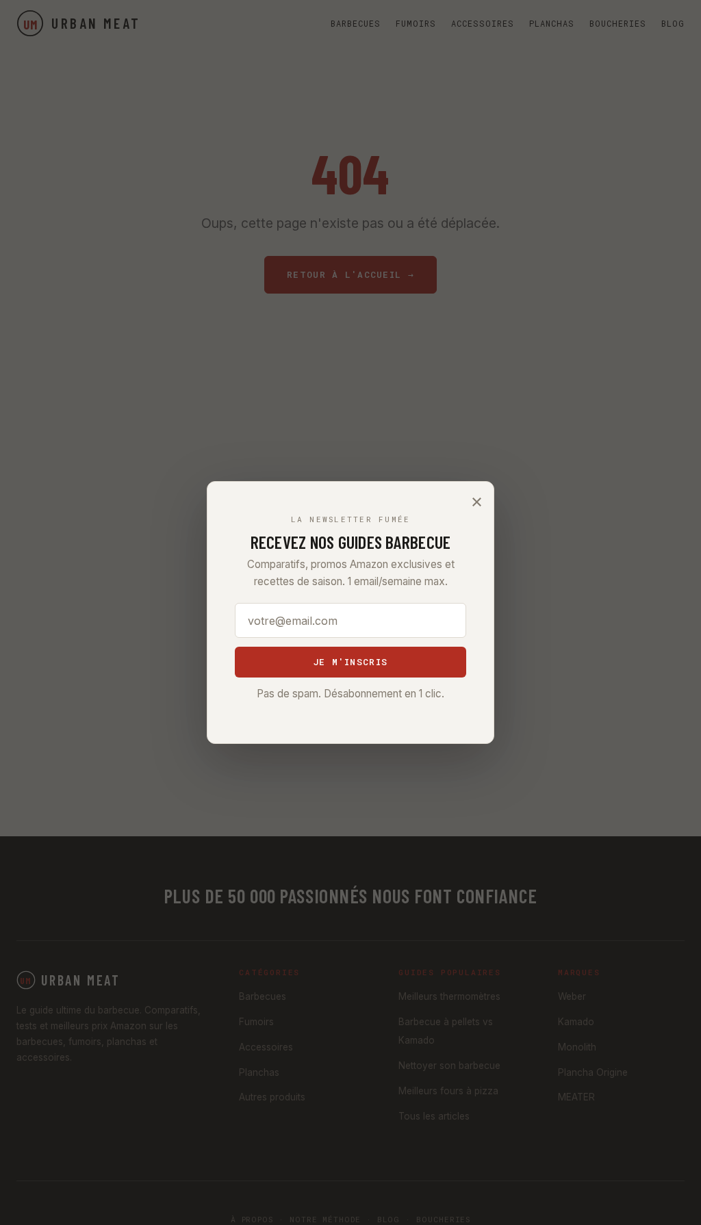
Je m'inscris (350, 661)
